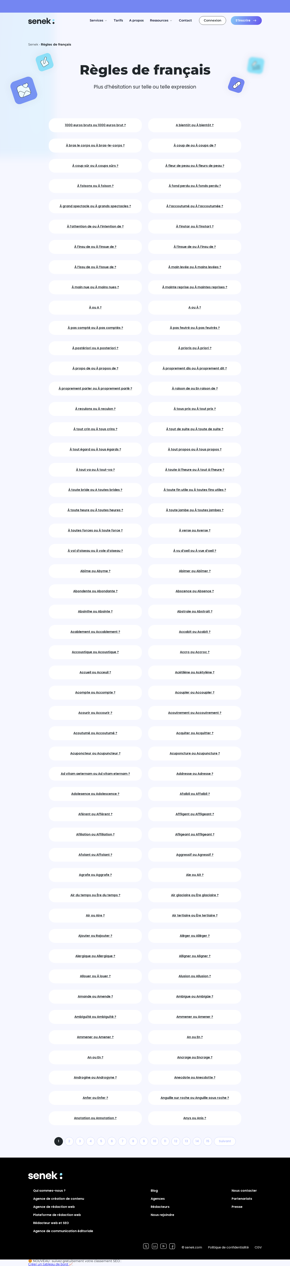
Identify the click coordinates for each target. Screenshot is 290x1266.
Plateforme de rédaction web (57, 1215)
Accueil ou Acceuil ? (95, 672)
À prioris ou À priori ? (194, 348)
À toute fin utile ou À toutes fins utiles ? (195, 490)
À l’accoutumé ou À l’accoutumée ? (194, 206)
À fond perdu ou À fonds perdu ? (195, 186)
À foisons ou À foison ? (95, 186)
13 (186, 1141)
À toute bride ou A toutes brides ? (95, 490)
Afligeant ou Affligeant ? (194, 835)
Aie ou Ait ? (195, 875)
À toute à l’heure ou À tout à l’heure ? (194, 470)
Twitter (146, 1246)
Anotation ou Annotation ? (95, 1118)
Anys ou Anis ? (194, 1118)
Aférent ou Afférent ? (95, 814)
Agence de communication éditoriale (63, 1231)
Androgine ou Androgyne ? (95, 1078)
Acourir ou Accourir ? (95, 713)
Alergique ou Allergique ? (95, 956)
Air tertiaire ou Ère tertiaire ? (195, 916)
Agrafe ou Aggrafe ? (95, 875)
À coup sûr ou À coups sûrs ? (95, 166)
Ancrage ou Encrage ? (194, 1057)
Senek (41, 21)
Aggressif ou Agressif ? (194, 855)
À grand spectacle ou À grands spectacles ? (95, 206)
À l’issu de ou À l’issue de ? (95, 267)
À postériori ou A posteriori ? (95, 348)
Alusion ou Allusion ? (195, 976)
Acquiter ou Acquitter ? (194, 733)
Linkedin (154, 1246)
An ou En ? (195, 1037)
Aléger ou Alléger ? (195, 936)
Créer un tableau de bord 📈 (50, 1264)
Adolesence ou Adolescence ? (95, 794)
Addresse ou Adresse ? (194, 774)
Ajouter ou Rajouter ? (95, 936)
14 (197, 1141)
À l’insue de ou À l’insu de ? (195, 247)
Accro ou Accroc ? (195, 652)
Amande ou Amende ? (95, 997)
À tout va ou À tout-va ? (95, 470)
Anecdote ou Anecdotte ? (194, 1078)
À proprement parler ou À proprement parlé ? (95, 389)
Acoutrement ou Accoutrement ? (194, 713)
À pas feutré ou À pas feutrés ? (195, 328)
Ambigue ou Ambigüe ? (194, 997)
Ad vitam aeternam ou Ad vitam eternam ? (95, 774)
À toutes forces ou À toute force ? (95, 531)
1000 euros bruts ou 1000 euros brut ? (95, 125)
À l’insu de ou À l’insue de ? (95, 247)
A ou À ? (194, 308)
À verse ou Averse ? (194, 531)
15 (207, 1141)
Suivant (225, 1141)
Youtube (163, 1246)
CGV (258, 1247)
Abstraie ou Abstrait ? (194, 612)
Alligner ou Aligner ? (194, 956)
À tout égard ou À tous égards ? (95, 449)
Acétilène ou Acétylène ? (194, 672)
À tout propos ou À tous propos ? (195, 449)
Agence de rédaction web (54, 1206)
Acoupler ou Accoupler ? (194, 693)
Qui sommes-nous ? (49, 1190)
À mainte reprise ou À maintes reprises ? (194, 287)
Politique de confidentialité (228, 1247)
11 (165, 1141)
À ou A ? (95, 308)
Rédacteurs (160, 1206)
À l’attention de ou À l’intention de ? (95, 227)
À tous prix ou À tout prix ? (195, 409)
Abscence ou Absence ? (195, 591)
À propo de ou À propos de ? (95, 368)
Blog (154, 1190)
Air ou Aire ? (95, 916)
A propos (136, 20)
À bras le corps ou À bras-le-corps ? (95, 146)
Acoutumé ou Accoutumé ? (95, 733)
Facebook (172, 1246)
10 (154, 1141)
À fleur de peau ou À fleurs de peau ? (194, 166)
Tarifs (118, 20)
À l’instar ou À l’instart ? (195, 227)
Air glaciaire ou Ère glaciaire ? (195, 895)
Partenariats (242, 1198)
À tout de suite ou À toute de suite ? (194, 429)
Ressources (159, 20)
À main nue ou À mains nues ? (95, 287)
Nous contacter (244, 1190)
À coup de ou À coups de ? (195, 146)
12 (175, 1141)
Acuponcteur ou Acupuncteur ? (95, 753)
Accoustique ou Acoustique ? (95, 652)
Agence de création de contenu (58, 1198)
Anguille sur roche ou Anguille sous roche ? (195, 1098)
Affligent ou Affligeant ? (195, 814)
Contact (185, 20)
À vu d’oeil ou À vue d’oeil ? (194, 551)
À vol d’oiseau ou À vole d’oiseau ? (95, 551)
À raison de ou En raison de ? (195, 389)
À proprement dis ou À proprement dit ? (195, 368)
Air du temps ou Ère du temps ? (95, 895)
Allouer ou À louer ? (95, 976)
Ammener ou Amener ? (194, 1017)
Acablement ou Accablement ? (95, 632)
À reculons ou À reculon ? (95, 409)
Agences (158, 1198)
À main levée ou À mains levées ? (194, 267)
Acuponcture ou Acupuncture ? (195, 753)
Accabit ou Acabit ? (194, 632)
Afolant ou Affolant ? (95, 855)
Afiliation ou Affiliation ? (95, 835)
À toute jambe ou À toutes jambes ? (195, 510)
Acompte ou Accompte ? (95, 693)
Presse (237, 1206)
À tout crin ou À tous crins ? (95, 429)
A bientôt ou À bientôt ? (195, 125)
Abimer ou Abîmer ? (195, 571)
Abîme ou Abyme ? (95, 571)
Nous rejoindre (162, 1215)
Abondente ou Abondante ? (95, 591)
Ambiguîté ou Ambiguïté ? (95, 1017)
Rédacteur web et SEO (51, 1223)
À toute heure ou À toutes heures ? (95, 510)
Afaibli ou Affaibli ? (195, 794)
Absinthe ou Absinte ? (95, 612)
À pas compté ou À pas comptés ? (95, 328)
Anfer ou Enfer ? (95, 1098)
